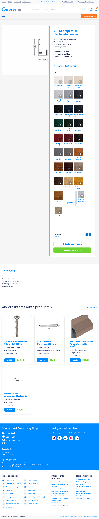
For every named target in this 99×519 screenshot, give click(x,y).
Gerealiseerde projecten (84, 486)
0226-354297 (10, 437)
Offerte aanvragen (72, 244)
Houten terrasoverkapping (59, 491)
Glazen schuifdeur (57, 482)
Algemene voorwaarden (68, 517)
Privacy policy (92, 517)
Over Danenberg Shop (83, 479)
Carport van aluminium (58, 489)
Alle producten (90, 308)
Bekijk (9, 360)
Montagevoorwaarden (83, 498)
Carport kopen (56, 500)
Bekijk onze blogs (81, 482)
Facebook (9, 443)
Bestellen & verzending (83, 493)
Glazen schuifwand (57, 493)
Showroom (79, 484)
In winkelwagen (71, 250)
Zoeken (81, 9)
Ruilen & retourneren (82, 496)
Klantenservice (81, 489)
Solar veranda (55, 503)
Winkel (10, 2)
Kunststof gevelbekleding (22, 2)
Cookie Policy (82, 517)
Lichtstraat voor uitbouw (59, 496)
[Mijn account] (91, 9)
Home (4, 2)
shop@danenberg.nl (13, 440)
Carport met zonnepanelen (60, 505)
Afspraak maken (89, 16)
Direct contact (80, 491)
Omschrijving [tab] (9, 270)
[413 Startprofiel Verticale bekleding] (41, 50)
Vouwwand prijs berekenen (59, 498)
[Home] (13, 9)
